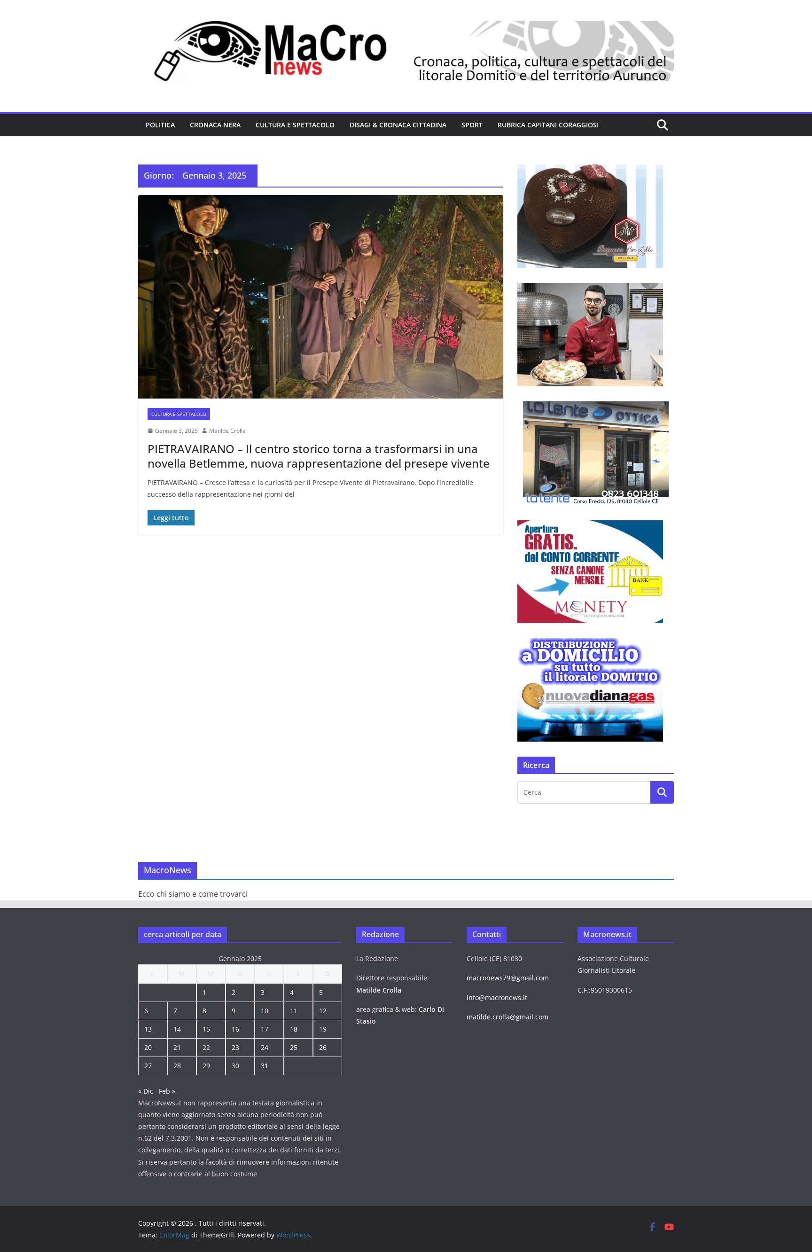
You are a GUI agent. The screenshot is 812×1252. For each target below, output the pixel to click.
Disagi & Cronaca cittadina (398, 124)
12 (323, 1010)
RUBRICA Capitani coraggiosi (548, 124)
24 (264, 1047)
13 (148, 1029)
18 (293, 1029)
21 (177, 1047)
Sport (472, 124)
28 (177, 1065)
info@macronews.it (497, 997)
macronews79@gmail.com (508, 977)
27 (148, 1065)
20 (148, 1047)
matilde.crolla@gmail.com (507, 1016)
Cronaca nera (215, 124)
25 (293, 1047)
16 (235, 1029)
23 (235, 1047)
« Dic (145, 1091)
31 (264, 1065)
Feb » (167, 1091)
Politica (160, 124)
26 (323, 1047)
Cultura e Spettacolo (295, 124)
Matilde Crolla (227, 431)
